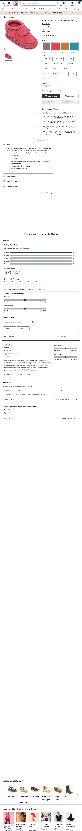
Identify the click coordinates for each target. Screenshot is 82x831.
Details (69, 118)
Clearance (52, 9)
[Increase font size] (49, 140)
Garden (61, 9)
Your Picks (11, 9)
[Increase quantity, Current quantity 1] (50, 86)
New (19, 9)
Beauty (76, 9)
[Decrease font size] (52, 140)
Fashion (69, 9)
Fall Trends (27, 9)
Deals (4, 9)
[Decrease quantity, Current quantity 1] (43, 86)
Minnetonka (46, 24)
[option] (41, 13)
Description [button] (10, 144)
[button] (3, 4)
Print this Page (48, 193)
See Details (57, 134)
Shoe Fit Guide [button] (11, 181)
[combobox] (37, 3)
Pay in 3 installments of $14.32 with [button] (57, 113)
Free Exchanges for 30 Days (51, 91)
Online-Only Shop (39, 9)
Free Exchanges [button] (12, 186)
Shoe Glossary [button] (11, 176)
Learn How (72, 128)
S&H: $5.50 (46, 29)
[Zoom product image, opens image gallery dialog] (5, 49)
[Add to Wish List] (75, 21)
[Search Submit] (56, 3)
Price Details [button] (46, 31)
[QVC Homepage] (5, 17)
